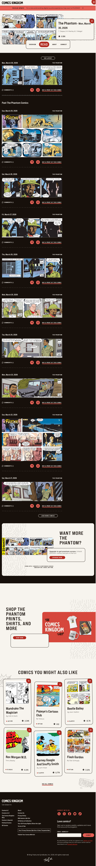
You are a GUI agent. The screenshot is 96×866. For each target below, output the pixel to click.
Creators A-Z (5, 813)
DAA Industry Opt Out (24, 818)
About (19, 810)
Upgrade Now (57, 557)
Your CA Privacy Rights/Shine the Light (29, 823)
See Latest (49, 58)
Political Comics (6, 823)
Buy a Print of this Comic (52, 90)
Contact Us (21, 813)
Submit (88, 835)
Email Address (63, 832)
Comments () (9, 90)
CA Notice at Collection (25, 821)
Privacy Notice (72, 844)
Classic (72, 721)
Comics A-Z (5, 810)
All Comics (5, 825)
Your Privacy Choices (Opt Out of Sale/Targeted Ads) (34, 830)
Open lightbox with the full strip (13, 75)
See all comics (47, 784)
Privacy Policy (22, 816)
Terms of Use (22, 826)
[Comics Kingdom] (12, 801)
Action (10, 721)
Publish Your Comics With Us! (26, 834)
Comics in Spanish (7, 820)
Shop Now (19, 638)
